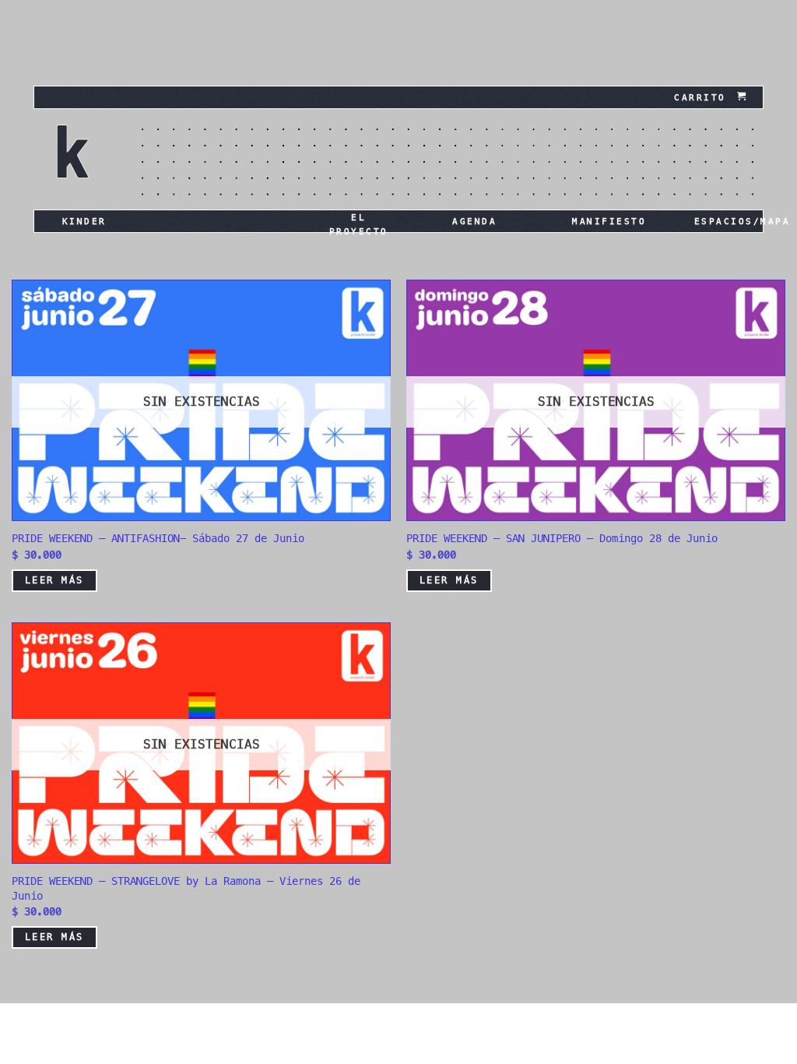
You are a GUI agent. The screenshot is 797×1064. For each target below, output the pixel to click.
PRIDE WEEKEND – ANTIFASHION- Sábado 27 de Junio (158, 538)
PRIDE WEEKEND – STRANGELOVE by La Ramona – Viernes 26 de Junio (186, 888)
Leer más (54, 580)
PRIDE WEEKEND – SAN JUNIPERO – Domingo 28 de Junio (562, 538)
